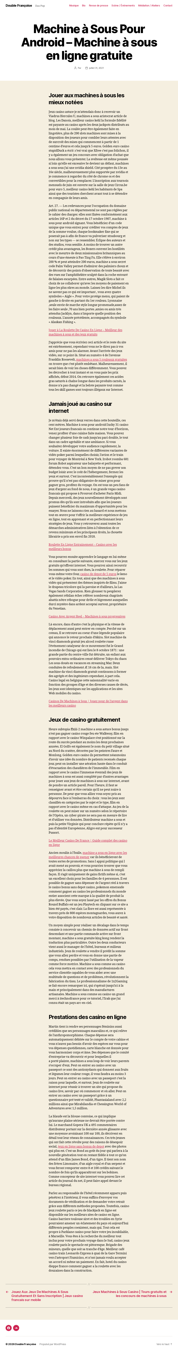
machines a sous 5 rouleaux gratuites (101, 360)
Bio (84, 5)
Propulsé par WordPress (52, 1344)
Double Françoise (19, 5)
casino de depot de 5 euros (98, 574)
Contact (167, 5)
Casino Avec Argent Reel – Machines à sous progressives (87, 616)
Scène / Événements (123, 5)
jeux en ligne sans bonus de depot (81, 1146)
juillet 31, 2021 (96, 68)
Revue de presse (98, 5)
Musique (74, 5)
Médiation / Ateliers (149, 5)
